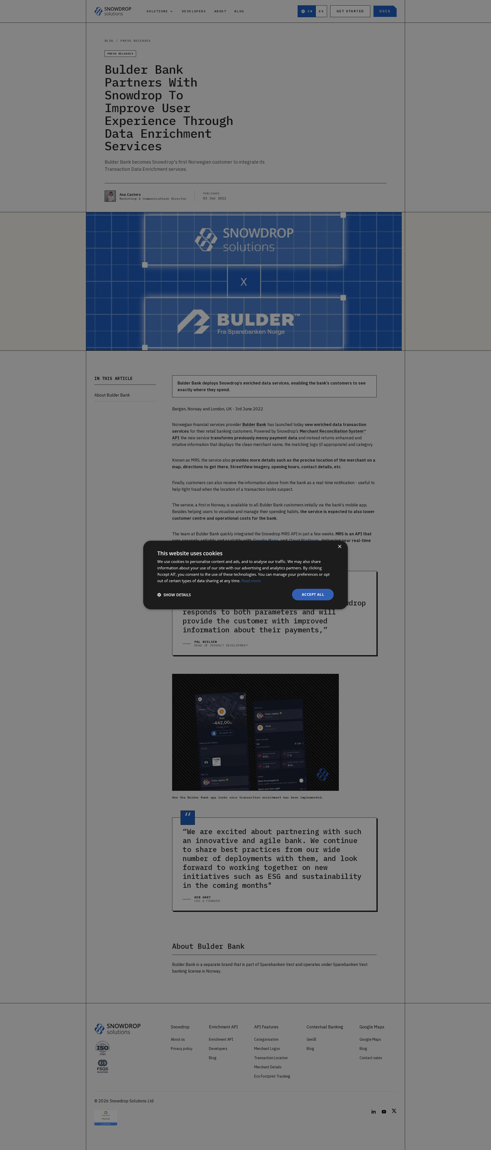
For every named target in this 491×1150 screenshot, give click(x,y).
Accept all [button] (313, 594)
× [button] (339, 547)
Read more (251, 580)
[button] (174, 595)
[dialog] (245, 575)
